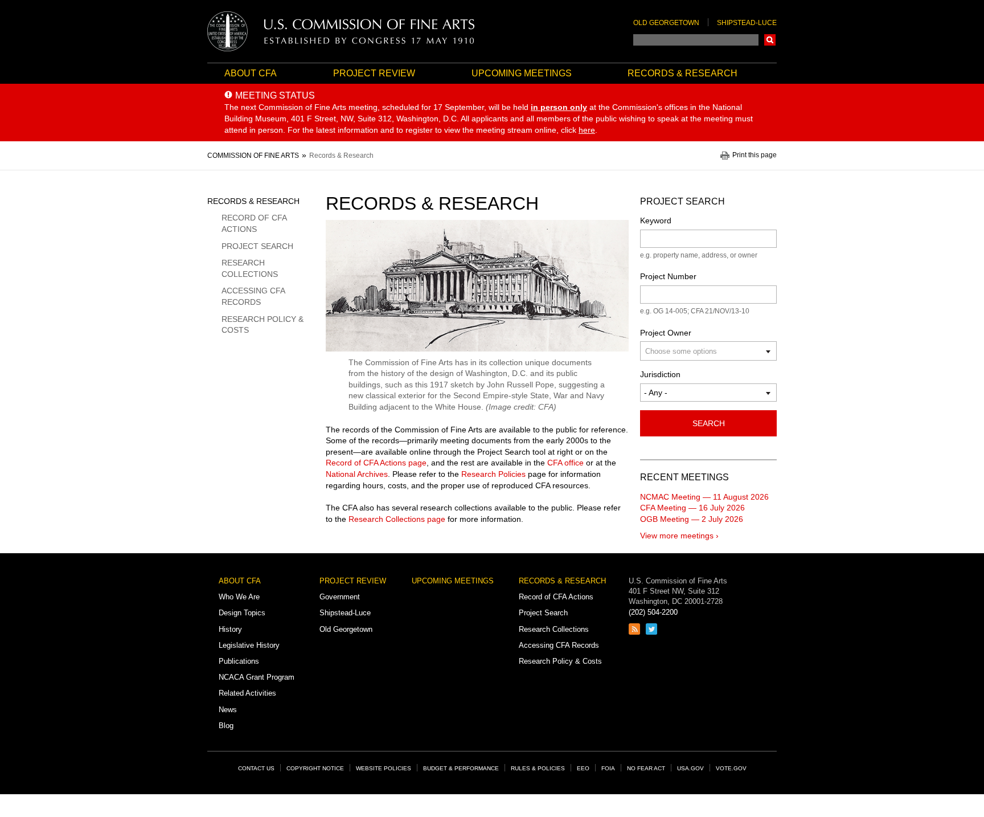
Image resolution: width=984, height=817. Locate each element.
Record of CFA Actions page (376, 462)
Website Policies (383, 768)
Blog (226, 725)
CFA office (565, 462)
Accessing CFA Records (253, 296)
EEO (583, 768)
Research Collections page (396, 519)
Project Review (374, 73)
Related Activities (247, 693)
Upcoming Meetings (522, 73)
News (228, 709)
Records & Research (682, 73)
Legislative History (249, 645)
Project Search (257, 246)
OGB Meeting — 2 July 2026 (691, 519)
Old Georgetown (666, 23)
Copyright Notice (315, 768)
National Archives (357, 474)
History (230, 629)
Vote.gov (731, 768)
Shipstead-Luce (747, 23)
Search (770, 40)
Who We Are (239, 597)
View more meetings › (679, 535)
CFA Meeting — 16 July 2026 (692, 507)
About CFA (250, 73)
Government (339, 597)
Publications (239, 661)
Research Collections (250, 268)
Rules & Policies (538, 768)
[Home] (341, 31)
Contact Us (256, 768)
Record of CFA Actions (254, 223)
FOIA (608, 768)
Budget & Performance (461, 768)
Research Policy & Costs (263, 324)
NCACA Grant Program (256, 677)
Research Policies (493, 474)
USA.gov (690, 768)
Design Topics (242, 612)
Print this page (754, 155)
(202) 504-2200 (653, 612)
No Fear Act (646, 768)
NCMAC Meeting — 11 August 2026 (704, 496)
